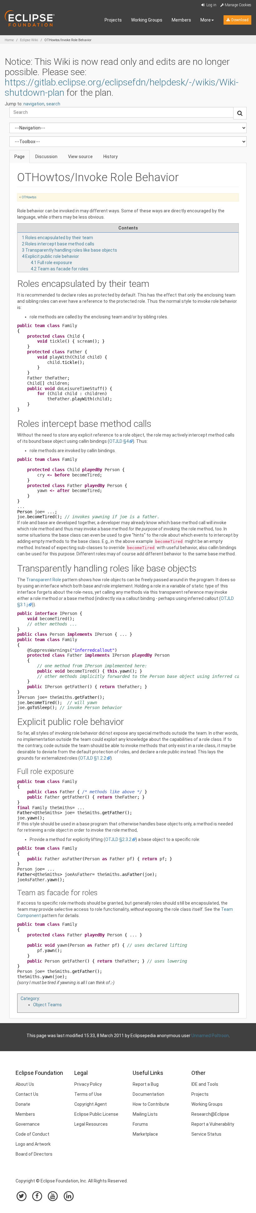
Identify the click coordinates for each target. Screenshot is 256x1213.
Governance (28, 1124)
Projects (113, 19)
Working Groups (146, 19)
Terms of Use (88, 1094)
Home (9, 40)
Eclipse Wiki (29, 40)
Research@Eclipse (210, 1114)
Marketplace (145, 1134)
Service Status (206, 1134)
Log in (210, 5)
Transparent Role (43, 579)
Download (239, 20)
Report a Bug (146, 1084)
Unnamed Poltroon (210, 1035)
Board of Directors (34, 1154)
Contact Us (27, 1094)
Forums (140, 1124)
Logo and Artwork (33, 1144)
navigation (33, 103)
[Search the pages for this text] (240, 113)
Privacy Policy (88, 1084)
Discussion (46, 156)
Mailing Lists (145, 1114)
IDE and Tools (204, 1084)
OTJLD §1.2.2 (93, 758)
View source (80, 156)
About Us (25, 1084)
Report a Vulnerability (212, 1124)
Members (181, 19)
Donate (23, 1104)
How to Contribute (151, 1104)
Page (19, 156)
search (53, 103)
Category (30, 998)
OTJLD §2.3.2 (118, 839)
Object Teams (47, 1004)
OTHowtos (29, 197)
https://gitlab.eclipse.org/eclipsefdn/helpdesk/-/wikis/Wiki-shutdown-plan (122, 87)
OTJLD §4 (119, 441)
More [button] (205, 19)
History (110, 156)
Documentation (148, 1094)
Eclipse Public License (96, 1114)
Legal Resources (91, 1124)
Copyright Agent (90, 1104)
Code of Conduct (32, 1134)
